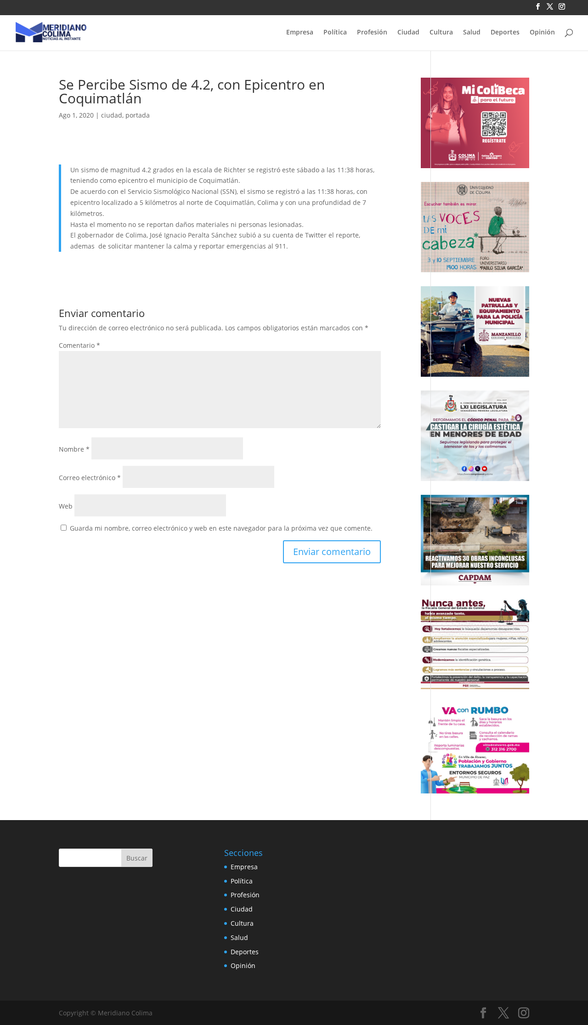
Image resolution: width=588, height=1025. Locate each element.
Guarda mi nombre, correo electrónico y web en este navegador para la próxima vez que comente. (221, 528)
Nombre (74, 449)
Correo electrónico (90, 477)
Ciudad (408, 32)
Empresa (299, 32)
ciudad (111, 115)
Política (335, 32)
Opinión (542, 32)
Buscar (136, 858)
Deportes (505, 32)
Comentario (79, 345)
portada (137, 115)
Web (66, 506)
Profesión (372, 32)
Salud (472, 32)
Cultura (441, 32)
